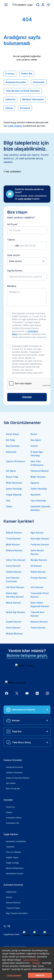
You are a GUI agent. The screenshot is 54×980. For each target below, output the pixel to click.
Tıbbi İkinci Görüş (21, 742)
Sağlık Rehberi (15, 125)
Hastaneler (39, 82)
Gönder (27, 397)
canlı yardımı (25, 198)
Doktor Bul (26, 73)
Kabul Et (40, 975)
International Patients (23, 709)
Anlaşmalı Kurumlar (16, 82)
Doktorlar (10, 99)
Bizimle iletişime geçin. (27, 655)
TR (48, 5)
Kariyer (16, 720)
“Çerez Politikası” (31, 959)
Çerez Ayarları (14, 975)
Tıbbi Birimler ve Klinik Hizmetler (23, 91)
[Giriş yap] (43, 5)
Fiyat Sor (17, 731)
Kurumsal (25, 108)
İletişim (9, 108)
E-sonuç (10, 73)
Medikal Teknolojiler (33, 99)
